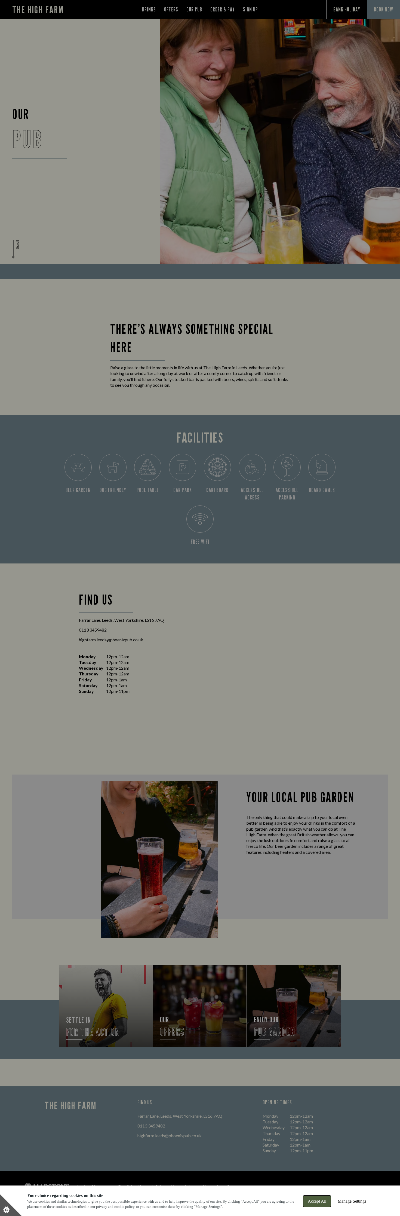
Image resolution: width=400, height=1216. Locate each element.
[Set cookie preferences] (11, 1205)
